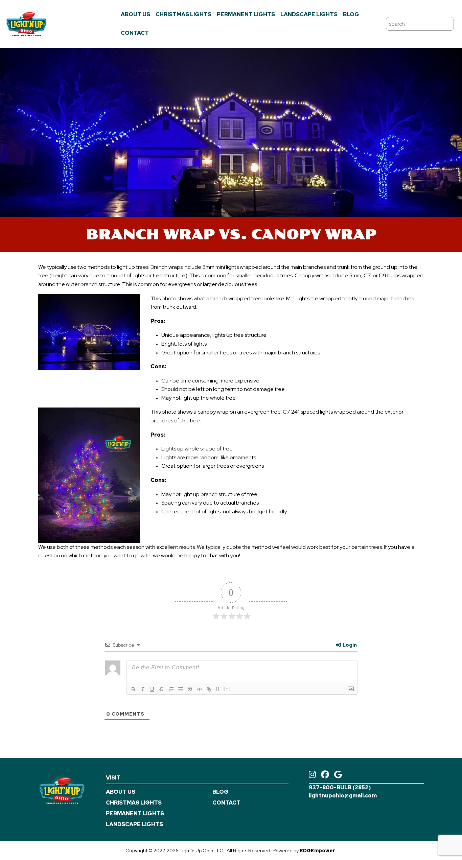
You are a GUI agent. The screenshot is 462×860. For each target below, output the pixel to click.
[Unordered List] (180, 689)
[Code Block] (199, 689)
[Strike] (161, 689)
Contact (135, 33)
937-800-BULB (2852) (340, 787)
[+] (227, 688)
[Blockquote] (190, 689)
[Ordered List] (171, 689)
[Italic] (142, 689)
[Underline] (152, 689)
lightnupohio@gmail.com (343, 795)
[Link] (209, 689)
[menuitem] (135, 14)
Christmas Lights (183, 14)
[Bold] (133, 689)
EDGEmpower (317, 850)
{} (217, 688)
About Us (135, 14)
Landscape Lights (309, 14)
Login (349, 645)
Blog (351, 14)
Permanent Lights (246, 14)
